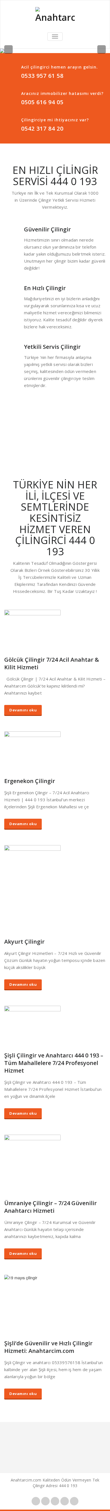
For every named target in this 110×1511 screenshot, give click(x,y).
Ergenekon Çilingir (29, 781)
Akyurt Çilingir (24, 941)
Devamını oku (23, 710)
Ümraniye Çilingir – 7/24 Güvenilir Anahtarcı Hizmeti (50, 1206)
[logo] (55, 15)
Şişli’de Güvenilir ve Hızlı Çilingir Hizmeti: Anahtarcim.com (48, 1347)
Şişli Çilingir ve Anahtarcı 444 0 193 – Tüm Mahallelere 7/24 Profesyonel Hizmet (53, 1063)
